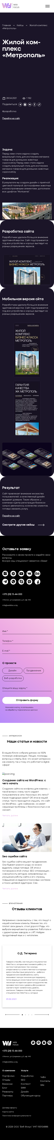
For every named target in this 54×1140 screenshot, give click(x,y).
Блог (4, 1088)
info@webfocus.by (10, 605)
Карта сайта (8, 1112)
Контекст (26, 1084)
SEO (23, 1080)
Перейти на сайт (11, 118)
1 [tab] (22, 1014)
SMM (23, 1088)
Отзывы (6, 1080)
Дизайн (25, 1092)
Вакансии (7, 1084)
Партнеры (7, 1096)
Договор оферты (9, 1108)
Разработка (27, 1076)
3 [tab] (28, 1014)
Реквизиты (7, 1092)
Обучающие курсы (30, 1096)
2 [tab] (25, 1014)
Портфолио (8, 1076)
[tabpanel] (27, 976)
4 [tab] (31, 1014)
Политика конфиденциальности (16, 1116)
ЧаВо (43, 1077)
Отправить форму (27, 700)
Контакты (45, 1081)
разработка (10, 112)
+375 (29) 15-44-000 (12, 594)
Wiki (42, 1085)
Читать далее (10, 816)
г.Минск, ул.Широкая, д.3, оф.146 (16, 600)
